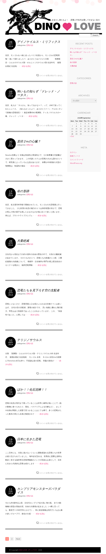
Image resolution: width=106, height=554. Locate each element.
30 (10, 141)
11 (10, 489)
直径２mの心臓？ (29, 141)
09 (10, 91)
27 (10, 389)
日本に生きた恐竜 (29, 439)
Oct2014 (10, 45)
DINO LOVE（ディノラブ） (28, 550)
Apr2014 (10, 244)
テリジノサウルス (29, 340)
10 (10, 340)
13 (10, 191)
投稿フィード (75, 156)
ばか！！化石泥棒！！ (32, 389)
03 (10, 290)
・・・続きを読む (24, 66)
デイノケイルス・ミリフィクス (38, 42)
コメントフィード (76, 160)
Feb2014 (10, 393)
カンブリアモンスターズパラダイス (38, 490)
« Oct (72, 136)
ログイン (73, 152)
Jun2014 (10, 194)
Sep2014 (10, 95)
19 (10, 439)
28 (10, 42)
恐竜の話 (29, 45)
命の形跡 (23, 191)
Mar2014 (10, 343)
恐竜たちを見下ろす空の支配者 (38, 290)
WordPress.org (76, 163)
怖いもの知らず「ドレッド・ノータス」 (38, 93)
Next (18, 539)
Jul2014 (10, 145)
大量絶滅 (23, 241)
